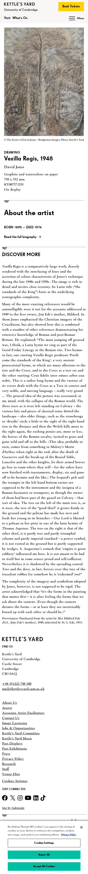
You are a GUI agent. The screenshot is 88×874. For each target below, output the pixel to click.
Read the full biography (20, 237)
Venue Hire (11, 774)
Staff (5, 769)
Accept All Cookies (44, 866)
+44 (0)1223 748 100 (16, 684)
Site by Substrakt (13, 808)
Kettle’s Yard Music (17, 738)
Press (6, 753)
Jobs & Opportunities (18, 728)
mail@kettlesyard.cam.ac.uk (23, 689)
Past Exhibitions (14, 748)
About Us (9, 703)
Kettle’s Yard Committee (21, 733)
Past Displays (12, 743)
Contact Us (10, 718)
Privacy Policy (13, 759)
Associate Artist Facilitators (23, 713)
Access (7, 708)
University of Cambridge (21, 10)
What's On (19, 18)
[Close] (81, 827)
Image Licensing (14, 723)
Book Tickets (71, 6)
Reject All (44, 854)
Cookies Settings (15, 781)
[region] (44, 847)
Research (9, 764)
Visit (7, 18)
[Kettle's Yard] (22, 640)
